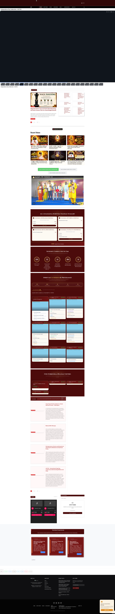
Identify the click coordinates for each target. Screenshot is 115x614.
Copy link (30, 571)
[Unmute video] (107, 12)
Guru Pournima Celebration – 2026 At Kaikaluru (67, 103)
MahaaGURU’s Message (51, 426)
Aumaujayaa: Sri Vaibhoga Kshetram (55, 322)
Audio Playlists (54, 606)
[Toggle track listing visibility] (41, 512)
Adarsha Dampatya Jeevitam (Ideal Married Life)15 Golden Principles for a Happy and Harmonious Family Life (67, 110)
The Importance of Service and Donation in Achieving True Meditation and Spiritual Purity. (55, 448)
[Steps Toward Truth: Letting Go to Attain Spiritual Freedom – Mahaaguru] (37, 406)
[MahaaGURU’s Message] (37, 428)
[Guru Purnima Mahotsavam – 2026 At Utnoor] (74, 103)
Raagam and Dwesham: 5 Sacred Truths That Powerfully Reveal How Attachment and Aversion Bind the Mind (81, 96)
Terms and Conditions (48, 587)
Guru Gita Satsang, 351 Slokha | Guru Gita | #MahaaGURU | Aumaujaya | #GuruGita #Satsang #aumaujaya (76, 162)
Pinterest (26, 571)
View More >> (55, 496)
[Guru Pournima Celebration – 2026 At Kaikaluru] (61, 103)
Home (45, 580)
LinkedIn (22, 571)
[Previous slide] (1, 46)
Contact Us (46, 583)
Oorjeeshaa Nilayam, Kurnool (37, 391)
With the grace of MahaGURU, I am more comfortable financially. (39, 542)
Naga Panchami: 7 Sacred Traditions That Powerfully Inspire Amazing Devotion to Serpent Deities (67, 95)
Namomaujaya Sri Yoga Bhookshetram (38, 347)
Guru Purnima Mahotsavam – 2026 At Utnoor (81, 103)
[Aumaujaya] (57, 3)
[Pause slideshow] (109, 12)
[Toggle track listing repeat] (36, 512)
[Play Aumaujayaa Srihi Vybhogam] (45, 508)
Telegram (18, 571)
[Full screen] (113, 12)
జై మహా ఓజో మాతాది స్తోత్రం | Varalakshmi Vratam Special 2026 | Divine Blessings (76, 147)
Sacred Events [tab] (37, 289)
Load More (33, 559)
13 (37, 122)
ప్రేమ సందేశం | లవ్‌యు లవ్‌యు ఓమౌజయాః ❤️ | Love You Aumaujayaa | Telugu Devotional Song (39, 147)
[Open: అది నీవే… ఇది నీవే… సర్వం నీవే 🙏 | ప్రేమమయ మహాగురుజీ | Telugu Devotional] (57, 140)
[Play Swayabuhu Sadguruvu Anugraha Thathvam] (32, 508)
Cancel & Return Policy (48, 589)
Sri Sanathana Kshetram (54, 347)
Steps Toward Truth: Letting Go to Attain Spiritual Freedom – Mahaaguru (54, 404)
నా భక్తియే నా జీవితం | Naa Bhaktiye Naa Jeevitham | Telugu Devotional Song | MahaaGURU (39, 162)
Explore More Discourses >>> (63, 399)
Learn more (43, 552)
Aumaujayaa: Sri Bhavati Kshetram (72, 297)
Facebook (10, 571)
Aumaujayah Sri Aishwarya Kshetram (73, 322)
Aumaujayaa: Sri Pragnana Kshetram (38, 322)
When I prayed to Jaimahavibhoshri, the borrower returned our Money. (74, 543)
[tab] (3, 84)
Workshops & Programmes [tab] (49, 289)
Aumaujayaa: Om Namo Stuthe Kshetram (54, 297)
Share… (2, 571)
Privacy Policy (47, 586)
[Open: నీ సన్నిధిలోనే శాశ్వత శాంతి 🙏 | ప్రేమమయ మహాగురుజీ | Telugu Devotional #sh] (57, 155)
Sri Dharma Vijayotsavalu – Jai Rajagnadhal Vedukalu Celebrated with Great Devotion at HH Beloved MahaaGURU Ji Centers (81, 111)
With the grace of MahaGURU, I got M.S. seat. (57, 542)
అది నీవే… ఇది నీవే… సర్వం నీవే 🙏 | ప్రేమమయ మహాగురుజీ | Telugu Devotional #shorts (56, 147)
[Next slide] (114, 46)
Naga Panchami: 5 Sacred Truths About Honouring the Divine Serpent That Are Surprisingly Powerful (43, 109)
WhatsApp (63, 297)
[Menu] (31, 7)
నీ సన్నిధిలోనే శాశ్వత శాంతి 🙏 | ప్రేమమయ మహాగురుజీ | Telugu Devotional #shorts (57, 162)
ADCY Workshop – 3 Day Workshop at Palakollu (67, 606)
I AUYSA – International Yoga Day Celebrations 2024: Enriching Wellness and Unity (55, 470)
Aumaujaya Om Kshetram (37, 299)
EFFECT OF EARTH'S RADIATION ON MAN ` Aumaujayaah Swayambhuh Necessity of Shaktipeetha (53, 398)
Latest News (33, 410)
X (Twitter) (14, 571)
